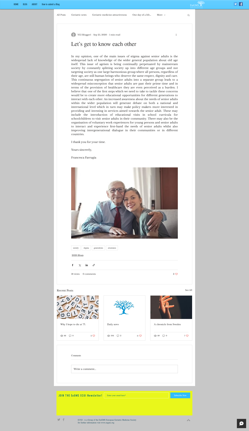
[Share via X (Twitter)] (79, 265)
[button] (188, 15)
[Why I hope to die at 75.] (78, 307)
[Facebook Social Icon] (241, 4)
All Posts (61, 15)
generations (98, 247)
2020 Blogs (77, 255)
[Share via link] (93, 265)
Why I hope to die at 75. (73, 324)
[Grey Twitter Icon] (59, 419)
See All (188, 290)
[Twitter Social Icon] (235, 4)
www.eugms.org (107, 422)
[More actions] (176, 34)
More (160, 15)
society (76, 247)
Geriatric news (78, 15)
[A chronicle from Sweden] (171, 307)
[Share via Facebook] (72, 265)
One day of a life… (141, 15)
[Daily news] (124, 307)
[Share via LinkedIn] (86, 265)
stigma (86, 247)
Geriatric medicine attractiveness (109, 15)
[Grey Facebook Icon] (63, 419)
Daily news (113, 324)
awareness (112, 247)
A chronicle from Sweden (167, 324)
